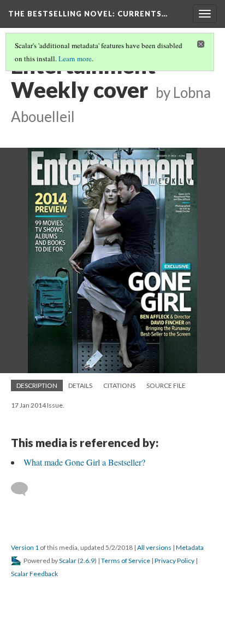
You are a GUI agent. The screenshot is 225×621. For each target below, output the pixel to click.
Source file (166, 385)
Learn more (75, 58)
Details (80, 385)
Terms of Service (125, 560)
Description (36, 385)
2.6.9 (87, 560)
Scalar (67, 560)
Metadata (190, 547)
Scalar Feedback (34, 574)
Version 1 (25, 547)
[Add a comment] (24, 489)
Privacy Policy (174, 560)
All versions (154, 547)
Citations (119, 385)
